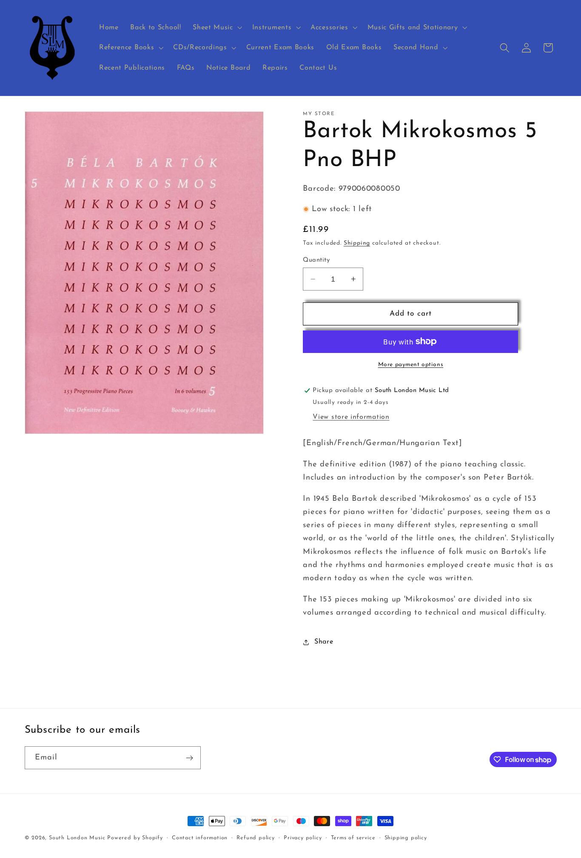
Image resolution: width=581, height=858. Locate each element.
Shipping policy (405, 838)
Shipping (357, 243)
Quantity (316, 260)
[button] (216, 27)
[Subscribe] (189, 757)
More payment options (411, 364)
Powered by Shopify (135, 838)
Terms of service (353, 838)
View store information (351, 417)
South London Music (77, 838)
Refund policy (255, 838)
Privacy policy (303, 838)
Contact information (200, 838)
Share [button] (323, 641)
